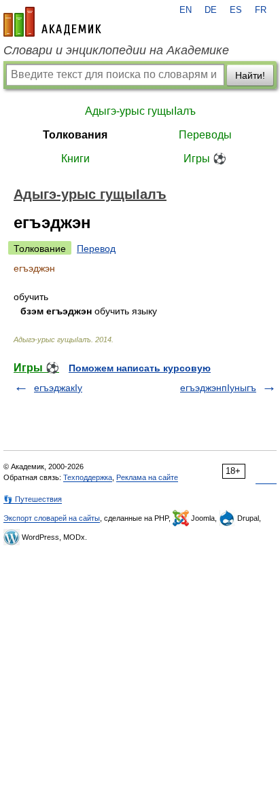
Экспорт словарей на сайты (51, 518)
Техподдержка (87, 477)
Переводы (205, 135)
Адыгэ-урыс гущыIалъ (140, 111)
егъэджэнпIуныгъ (218, 387)
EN (185, 10)
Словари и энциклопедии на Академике (116, 50)
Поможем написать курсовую (140, 368)
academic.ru (52, 22)
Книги (75, 158)
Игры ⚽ (204, 158)
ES (236, 10)
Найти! (250, 75)
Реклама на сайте (147, 477)
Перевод (96, 248)
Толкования (75, 135)
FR (260, 10)
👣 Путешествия (32, 499)
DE (211, 10)
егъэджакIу (58, 387)
